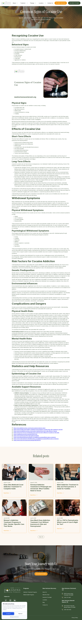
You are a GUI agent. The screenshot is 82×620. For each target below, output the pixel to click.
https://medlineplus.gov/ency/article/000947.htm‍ (25, 434)
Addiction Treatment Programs (30, 592)
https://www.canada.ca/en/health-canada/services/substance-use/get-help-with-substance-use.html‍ (38, 429)
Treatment (22, 3)
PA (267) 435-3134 (60, 3)
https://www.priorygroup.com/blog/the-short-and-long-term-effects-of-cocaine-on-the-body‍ (36, 432)
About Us (45, 592)
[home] (6, 3)
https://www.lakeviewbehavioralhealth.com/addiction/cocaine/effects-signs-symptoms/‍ (35, 437)
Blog (44, 602)
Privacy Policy (75, 617)
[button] (15, 3)
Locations (41, 3)
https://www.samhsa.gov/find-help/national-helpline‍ (26, 435)
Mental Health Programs (28, 594)
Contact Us (45, 605)
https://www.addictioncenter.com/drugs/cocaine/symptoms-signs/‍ (29, 428)
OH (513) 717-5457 (74, 3)
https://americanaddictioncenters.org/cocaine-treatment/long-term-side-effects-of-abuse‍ (35, 431)
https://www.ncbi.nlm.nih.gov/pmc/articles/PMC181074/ (27, 440)
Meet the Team (46, 594)
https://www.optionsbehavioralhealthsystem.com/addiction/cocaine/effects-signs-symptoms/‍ (36, 438)
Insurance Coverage (47, 597)
